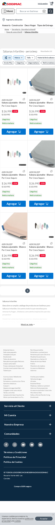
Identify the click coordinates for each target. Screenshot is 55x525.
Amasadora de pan (9, 354)
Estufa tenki (7, 357)
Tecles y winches (9, 393)
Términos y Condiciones (15, 452)
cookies (17, 521)
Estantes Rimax (35, 383)
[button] (35, 11)
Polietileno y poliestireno (39, 352)
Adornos (33, 370)
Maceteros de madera (37, 366)
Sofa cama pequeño (9, 352)
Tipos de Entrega (45, 25)
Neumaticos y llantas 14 (38, 359)
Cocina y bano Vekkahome (12, 377)
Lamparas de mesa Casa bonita (13, 395)
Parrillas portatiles (36, 350)
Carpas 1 (6, 386)
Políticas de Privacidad (15, 457)
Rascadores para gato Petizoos (13, 361)
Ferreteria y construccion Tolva (14, 381)
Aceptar (44, 518)
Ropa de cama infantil (14, 32)
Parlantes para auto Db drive (40, 354)
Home (7, 29)
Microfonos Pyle (36, 393)
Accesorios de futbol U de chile (40, 390)
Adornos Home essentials (39, 388)
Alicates (33, 381)
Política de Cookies (13, 462)
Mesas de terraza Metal (38, 361)
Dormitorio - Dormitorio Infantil (23, 29)
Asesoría (6, 25)
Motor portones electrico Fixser (14, 397)
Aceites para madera (37, 377)
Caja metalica (8, 379)
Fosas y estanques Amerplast (13, 366)
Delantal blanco (8, 350)
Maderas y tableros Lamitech (40, 386)
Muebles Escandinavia (38, 357)
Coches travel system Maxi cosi (13, 368)
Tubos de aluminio (9, 359)
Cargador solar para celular (12, 390)
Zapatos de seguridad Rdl (11, 388)
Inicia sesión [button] (43, 3)
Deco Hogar (30, 25)
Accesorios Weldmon (37, 368)
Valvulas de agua (36, 379)
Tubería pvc (7, 370)
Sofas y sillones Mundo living (40, 395)
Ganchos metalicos (9, 383)
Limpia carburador (9, 364)
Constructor (17, 25)
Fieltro (32, 364)
